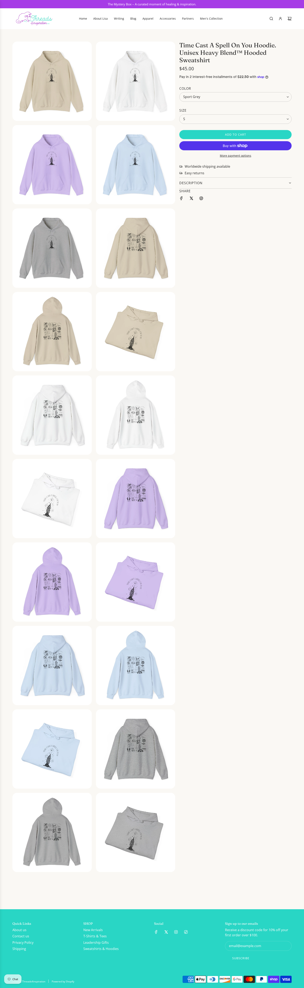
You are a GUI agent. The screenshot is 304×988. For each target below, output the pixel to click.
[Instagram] (176, 932)
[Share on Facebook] (181, 199)
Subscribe (240, 958)
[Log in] (280, 18)
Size (183, 110)
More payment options (235, 156)
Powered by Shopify (63, 981)
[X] (166, 932)
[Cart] (289, 18)
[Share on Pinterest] (201, 199)
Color (185, 88)
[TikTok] (185, 932)
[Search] (271, 18)
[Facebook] (156, 932)
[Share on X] (191, 199)
